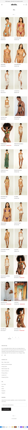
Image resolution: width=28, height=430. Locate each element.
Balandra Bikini (3, 223)
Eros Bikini (16, 196)
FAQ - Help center (5, 362)
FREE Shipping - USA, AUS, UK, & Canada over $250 (14, 1)
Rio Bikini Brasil (3, 143)
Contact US (4, 375)
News (3, 388)
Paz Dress (2, 90)
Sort (13, 14)
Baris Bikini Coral (17, 328)
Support (3, 393)
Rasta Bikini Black (17, 117)
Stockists (3, 390)
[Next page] (18, 337)
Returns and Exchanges (7, 364)
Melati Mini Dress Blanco (5, 276)
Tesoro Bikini (3, 38)
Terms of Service (5, 370)
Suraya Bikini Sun (17, 64)
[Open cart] (26, 4)
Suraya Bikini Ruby (17, 38)
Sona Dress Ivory (4, 302)
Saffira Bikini (3, 64)
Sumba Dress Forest (4, 170)
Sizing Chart (4, 366)
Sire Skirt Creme (4, 117)
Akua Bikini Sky (3, 328)
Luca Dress (16, 249)
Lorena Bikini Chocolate (5, 249)
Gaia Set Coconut (17, 223)
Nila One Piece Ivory (18, 170)
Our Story (4, 384)
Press (3, 386)
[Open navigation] (1, 4)
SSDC (16, 420)
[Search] (24, 4)
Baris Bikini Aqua (17, 276)
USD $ (13, 415)
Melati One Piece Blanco (18, 143)
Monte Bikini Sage (4, 196)
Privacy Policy (4, 373)
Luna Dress (16, 302)
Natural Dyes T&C (5, 368)
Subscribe (6, 409)
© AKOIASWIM (14, 418)
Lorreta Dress (16, 90)
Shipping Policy (5, 377)
